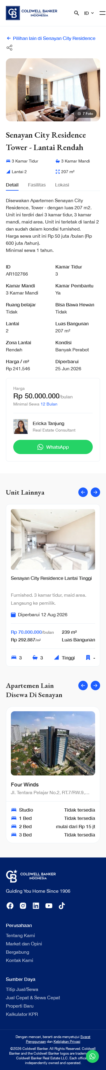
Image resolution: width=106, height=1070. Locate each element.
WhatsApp (57, 447)
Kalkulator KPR (22, 1014)
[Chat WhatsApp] (92, 1056)
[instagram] (23, 906)
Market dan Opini (24, 943)
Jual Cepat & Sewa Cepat (33, 997)
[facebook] (10, 906)
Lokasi (62, 184)
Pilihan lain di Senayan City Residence (54, 38)
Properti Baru (20, 1005)
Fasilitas (37, 184)
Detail (12, 184)
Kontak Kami (19, 960)
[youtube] (49, 906)
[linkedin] (36, 906)
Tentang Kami (20, 935)
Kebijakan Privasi (67, 1042)
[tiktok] (62, 906)
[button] (41, 116)
